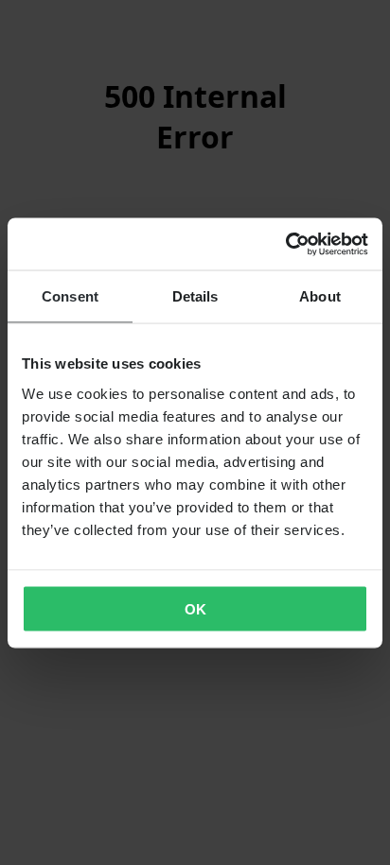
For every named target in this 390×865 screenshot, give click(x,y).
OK (195, 608)
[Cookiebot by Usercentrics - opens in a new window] (285, 244)
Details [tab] (195, 296)
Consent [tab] (70, 296)
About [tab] (320, 296)
